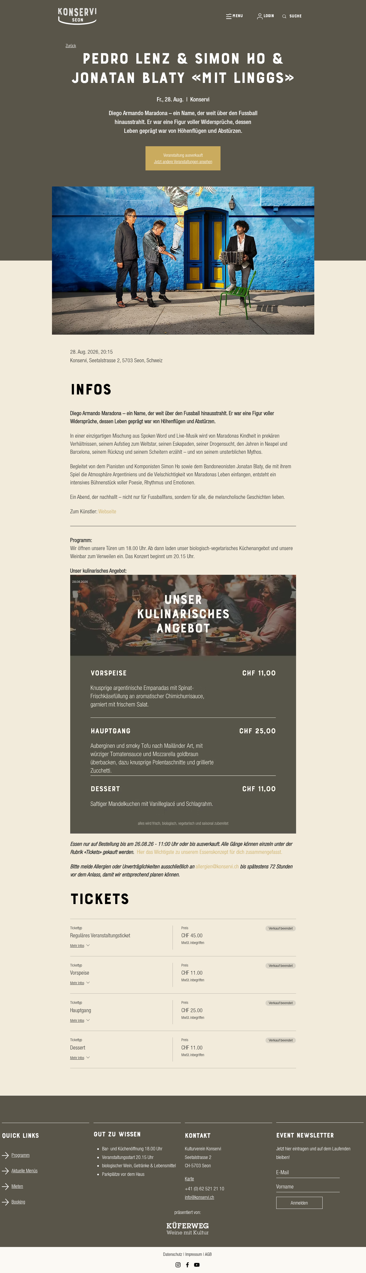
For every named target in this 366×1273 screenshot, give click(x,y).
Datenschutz (172, 1254)
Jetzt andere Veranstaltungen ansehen (183, 161)
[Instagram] (178, 1264)
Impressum (193, 1254)
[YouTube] (196, 1264)
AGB (208, 1254)
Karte (189, 1178)
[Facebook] (187, 1264)
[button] (230, 16)
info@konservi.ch (199, 1197)
